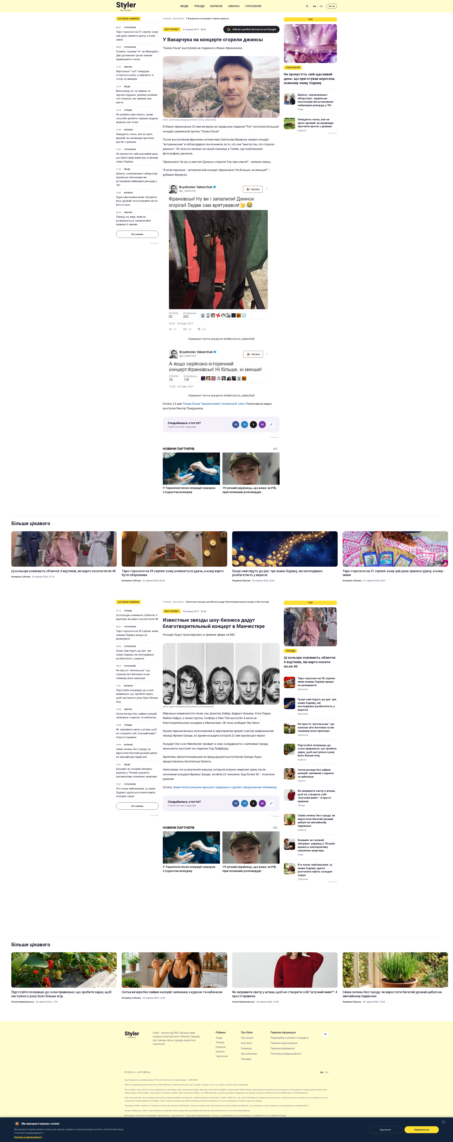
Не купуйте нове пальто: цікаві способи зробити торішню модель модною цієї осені (137, 118)
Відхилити (385, 1129)
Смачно (234, 6)
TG (244, 424)
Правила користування (284, 1043)
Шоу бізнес (178, 18)
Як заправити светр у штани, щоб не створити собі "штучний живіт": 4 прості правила (136, 733)
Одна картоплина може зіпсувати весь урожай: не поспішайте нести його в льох (136, 201)
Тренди (199, 6)
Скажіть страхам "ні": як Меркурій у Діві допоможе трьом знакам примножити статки (137, 55)
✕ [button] (443, 1122)
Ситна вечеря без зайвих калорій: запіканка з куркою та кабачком (136, 715)
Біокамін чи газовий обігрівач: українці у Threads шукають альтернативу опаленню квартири (136, 772)
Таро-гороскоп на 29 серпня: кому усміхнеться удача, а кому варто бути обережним (173, 573)
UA (314, 6)
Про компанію (249, 1053)
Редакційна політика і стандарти (290, 1037)
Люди (184, 6)
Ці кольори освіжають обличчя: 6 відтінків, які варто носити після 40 (63, 571)
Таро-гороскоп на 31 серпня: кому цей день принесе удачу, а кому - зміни (137, 35)
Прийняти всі (421, 1129)
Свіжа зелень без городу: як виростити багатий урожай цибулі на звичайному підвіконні (136, 753)
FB (235, 424)
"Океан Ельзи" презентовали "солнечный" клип (213, 403)
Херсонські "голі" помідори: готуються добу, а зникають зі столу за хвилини (135, 75)
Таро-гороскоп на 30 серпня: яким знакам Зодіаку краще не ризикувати (137, 634)
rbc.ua (332, 6)
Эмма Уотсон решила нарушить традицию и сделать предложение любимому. (225, 787)
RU (321, 6)
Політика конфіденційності (286, 1053)
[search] (307, 6)
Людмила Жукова (241, 580)
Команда (246, 1048)
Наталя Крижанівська (22, 1002)
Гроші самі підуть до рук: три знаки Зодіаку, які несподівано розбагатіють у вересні (277, 573)
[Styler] (126, 6)
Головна (167, 18)
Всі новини (137, 234)
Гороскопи (253, 6)
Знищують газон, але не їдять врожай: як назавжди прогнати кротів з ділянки (135, 138)
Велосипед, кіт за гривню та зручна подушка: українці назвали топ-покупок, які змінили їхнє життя (136, 96)
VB (262, 424)
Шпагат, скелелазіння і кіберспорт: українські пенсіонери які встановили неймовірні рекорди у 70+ (137, 179)
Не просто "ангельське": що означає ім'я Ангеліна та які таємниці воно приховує (133, 674)
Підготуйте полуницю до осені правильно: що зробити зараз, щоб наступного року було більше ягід (137, 696)
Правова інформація (283, 1048)
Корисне (216, 6)
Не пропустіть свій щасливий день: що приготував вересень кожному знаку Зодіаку (137, 157)
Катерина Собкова (20, 577)
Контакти (246, 1043)
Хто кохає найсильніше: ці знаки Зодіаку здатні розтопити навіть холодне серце (136, 792)
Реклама (246, 1059)
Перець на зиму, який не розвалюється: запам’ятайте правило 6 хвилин (133, 220)
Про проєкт (247, 1037)
